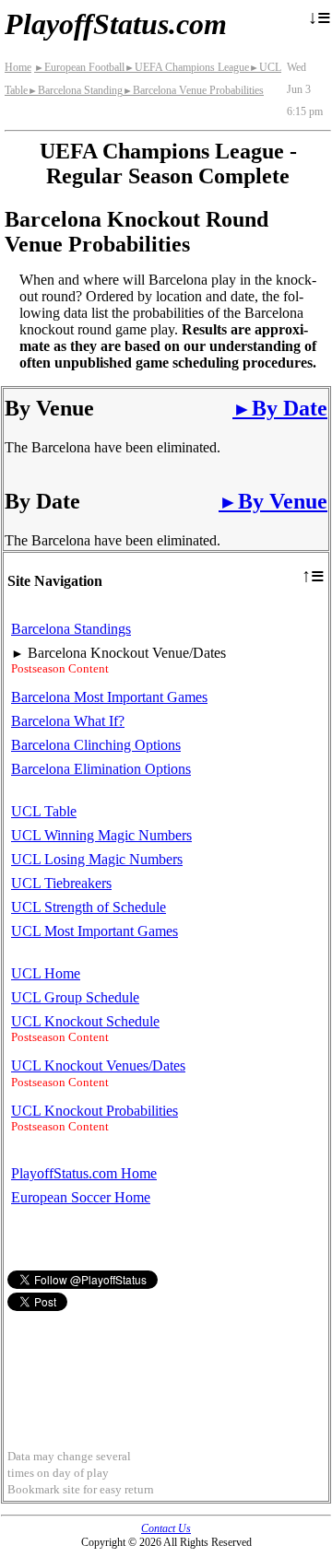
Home (18, 67)
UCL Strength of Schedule (88, 907)
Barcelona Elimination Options (101, 769)
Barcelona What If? (68, 721)
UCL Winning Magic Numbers (101, 835)
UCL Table (44, 811)
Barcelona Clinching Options (96, 745)
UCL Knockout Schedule (85, 1021)
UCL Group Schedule (75, 997)
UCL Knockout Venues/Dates (98, 1065)
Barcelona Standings (71, 629)
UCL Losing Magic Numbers (97, 859)
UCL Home (45, 973)
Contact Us (166, 1528)
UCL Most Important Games (94, 931)
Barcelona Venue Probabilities (193, 90)
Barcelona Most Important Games (109, 697)
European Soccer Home (80, 1197)
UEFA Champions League (187, 67)
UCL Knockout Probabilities (94, 1110)
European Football (79, 67)
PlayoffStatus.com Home (84, 1173)
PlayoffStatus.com (116, 24)
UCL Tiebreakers (61, 883)
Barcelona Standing (75, 90)
